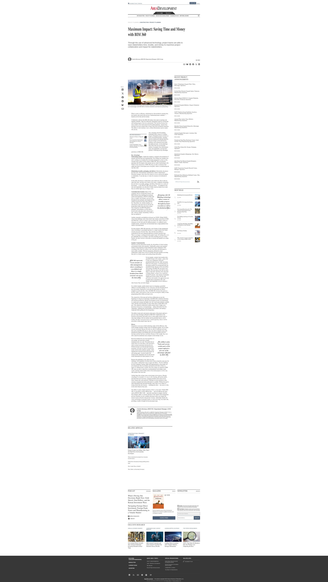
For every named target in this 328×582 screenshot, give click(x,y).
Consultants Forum (133, 3)
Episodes (148, 491)
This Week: (188, 509)
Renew (198, 3)
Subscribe (193, 3)
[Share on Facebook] (123, 97)
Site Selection (149, 565)
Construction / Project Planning (150, 22)
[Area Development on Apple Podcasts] (142, 575)
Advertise (140, 3)
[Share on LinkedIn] (123, 89)
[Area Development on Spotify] (146, 575)
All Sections (198, 16)
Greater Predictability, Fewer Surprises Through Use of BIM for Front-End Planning (137, 146)
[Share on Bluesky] (123, 105)
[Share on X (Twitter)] (123, 93)
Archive (198, 491)
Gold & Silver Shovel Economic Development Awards (171, 562)
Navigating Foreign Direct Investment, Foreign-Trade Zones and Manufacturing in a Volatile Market (138, 509)
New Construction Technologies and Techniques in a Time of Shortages (136, 141)
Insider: (188, 506)
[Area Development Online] (148, 579)
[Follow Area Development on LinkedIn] (130, 575)
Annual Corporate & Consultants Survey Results (171, 565)
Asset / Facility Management (153, 561)
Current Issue (133, 565)
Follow (159, 13)
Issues (173, 491)
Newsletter (132, 562)
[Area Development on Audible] (151, 575)
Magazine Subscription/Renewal (135, 559)
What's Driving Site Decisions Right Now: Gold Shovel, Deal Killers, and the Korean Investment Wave (139, 499)
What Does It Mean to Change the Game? (136, 137)
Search (169, 13)
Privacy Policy (168, 580)
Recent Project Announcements (153, 567)
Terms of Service (176, 580)
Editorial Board (184, 15)
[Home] (138, 575)
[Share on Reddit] (123, 101)
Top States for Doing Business (171, 569)
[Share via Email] (123, 109)
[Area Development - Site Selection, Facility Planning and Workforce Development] (164, 8)
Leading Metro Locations (170, 567)
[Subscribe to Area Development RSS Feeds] (134, 575)
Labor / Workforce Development (153, 563)
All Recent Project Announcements (182, 181)
